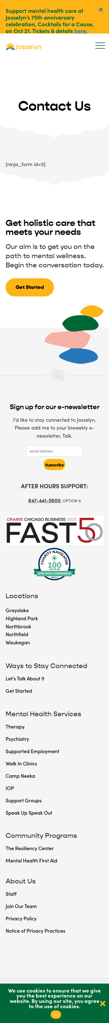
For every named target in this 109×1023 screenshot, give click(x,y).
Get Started (30, 287)
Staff (11, 893)
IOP (10, 787)
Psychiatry (17, 738)
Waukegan (18, 642)
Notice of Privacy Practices (35, 930)
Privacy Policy (21, 918)
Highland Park (22, 618)
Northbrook (18, 626)
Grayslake (17, 610)
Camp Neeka (20, 775)
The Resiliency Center (30, 848)
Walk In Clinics (21, 763)
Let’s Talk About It (25, 678)
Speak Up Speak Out (29, 812)
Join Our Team (21, 905)
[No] (102, 1003)
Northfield (17, 634)
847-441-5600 (44, 500)
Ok (55, 1014)
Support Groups (24, 800)
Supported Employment (32, 751)
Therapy (15, 726)
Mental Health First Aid (31, 860)
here (80, 30)
